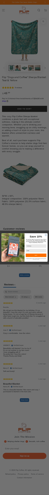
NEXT (36, 255)
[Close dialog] (46, 235)
